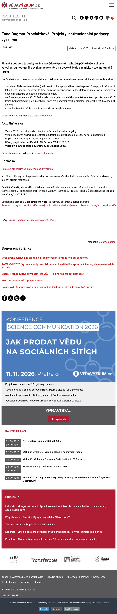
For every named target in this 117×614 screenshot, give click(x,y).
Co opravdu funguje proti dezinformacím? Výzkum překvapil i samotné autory (48, 287)
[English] (108, 18)
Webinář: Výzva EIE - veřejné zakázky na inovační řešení (52, 452)
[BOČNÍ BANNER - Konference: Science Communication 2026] (58, 345)
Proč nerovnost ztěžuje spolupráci (22, 280)
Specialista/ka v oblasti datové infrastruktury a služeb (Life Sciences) (44, 389)
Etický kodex (9, 582)
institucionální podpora (103, 48)
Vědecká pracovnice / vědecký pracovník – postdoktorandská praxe (43, 400)
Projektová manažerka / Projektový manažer (30, 384)
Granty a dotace (107, 241)
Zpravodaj (58, 410)
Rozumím (44, 609)
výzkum (72, 48)
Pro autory (25, 582)
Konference (99, 577)
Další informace (71, 609)
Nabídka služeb (54, 577)
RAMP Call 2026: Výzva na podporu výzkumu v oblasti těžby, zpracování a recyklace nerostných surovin (58, 266)
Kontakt (38, 582)
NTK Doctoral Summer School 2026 (42, 441)
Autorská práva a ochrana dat (27, 577)
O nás (5, 577)
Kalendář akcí (15, 431)
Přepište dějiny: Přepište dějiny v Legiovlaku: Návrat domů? (38, 517)
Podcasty (12, 496)
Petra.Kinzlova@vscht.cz (15, 205)
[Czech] (113, 18)
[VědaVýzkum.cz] (58, 5)
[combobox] (52, 10)
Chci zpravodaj (58, 419)
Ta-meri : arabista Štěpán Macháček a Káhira (30, 524)
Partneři (85, 577)
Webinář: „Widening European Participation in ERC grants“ (54, 459)
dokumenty (45, 115)
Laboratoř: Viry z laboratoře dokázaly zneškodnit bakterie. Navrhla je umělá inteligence (53, 531)
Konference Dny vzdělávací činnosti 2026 (45, 466)
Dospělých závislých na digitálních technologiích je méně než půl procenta (45, 257)
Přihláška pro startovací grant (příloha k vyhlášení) (28, 169)
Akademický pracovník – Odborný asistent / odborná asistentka (40, 395)
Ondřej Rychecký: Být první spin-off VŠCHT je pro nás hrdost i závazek (43, 273)
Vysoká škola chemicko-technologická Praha (32, 220)
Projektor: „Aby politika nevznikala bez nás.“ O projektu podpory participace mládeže (52, 539)
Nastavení (57, 609)
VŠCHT (84, 48)
